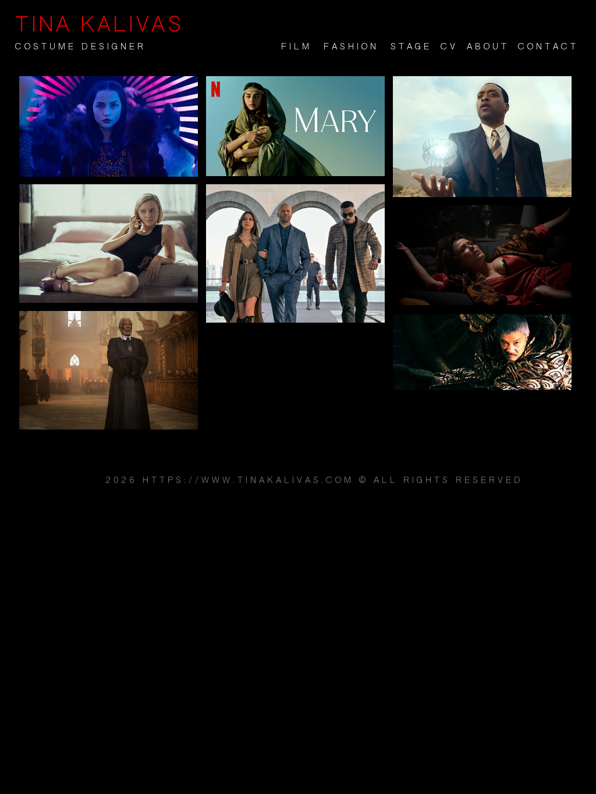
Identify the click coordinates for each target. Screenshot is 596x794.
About (488, 47)
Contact (548, 47)
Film (296, 47)
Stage (411, 47)
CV (449, 47)
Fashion (351, 47)
